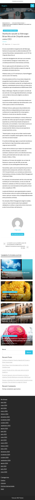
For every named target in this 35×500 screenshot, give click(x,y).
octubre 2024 (4, 457)
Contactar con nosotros (17, 1)
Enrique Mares (6, 343)
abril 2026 (4, 408)
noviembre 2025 (5, 419)
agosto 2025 (4, 428)
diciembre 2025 (5, 417)
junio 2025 (4, 434)
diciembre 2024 (5, 451)
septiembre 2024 (5, 460)
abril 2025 (4, 440)
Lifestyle (3, 483)
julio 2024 (3, 466)
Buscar (4, 349)
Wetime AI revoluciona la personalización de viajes (15, 274)
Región (4, 6)
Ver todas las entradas (17, 234)
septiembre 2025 (5, 425)
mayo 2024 (4, 472)
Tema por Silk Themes (17, 498)
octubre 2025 (4, 422)
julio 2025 (3, 431)
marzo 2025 (4, 443)
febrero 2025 (4, 446)
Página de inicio (6, 23)
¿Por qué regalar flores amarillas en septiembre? (13, 296)
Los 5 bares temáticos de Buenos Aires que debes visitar (16, 317)
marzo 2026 (4, 411)
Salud (2, 489)
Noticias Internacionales (18, 23)
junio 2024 (4, 469)
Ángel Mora (5, 321)
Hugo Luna (7, 44)
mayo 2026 (4, 405)
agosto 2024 (4, 463)
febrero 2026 (4, 414)
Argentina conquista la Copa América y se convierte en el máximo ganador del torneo (16, 339)
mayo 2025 (4, 437)
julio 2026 (3, 402)
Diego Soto (5, 277)
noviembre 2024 (5, 454)
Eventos (3, 480)
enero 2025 (4, 448)
